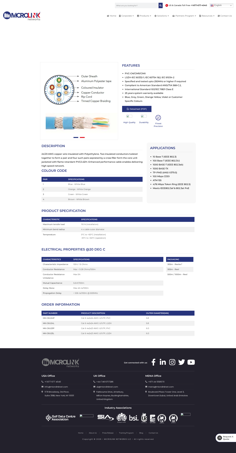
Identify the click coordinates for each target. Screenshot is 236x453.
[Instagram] (172, 362)
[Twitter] (181, 362)
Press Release (107, 433)
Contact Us (153, 433)
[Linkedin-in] (162, 362)
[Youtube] (191, 362)
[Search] (161, 5)
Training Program (126, 433)
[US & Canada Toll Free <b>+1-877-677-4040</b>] (166, 5)
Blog (141, 433)
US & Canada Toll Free (188, 5)
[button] (75, 137)
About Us (93, 433)
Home (80, 433)
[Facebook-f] (153, 362)
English (218, 5)
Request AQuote (228, 437)
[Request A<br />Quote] (219, 438)
